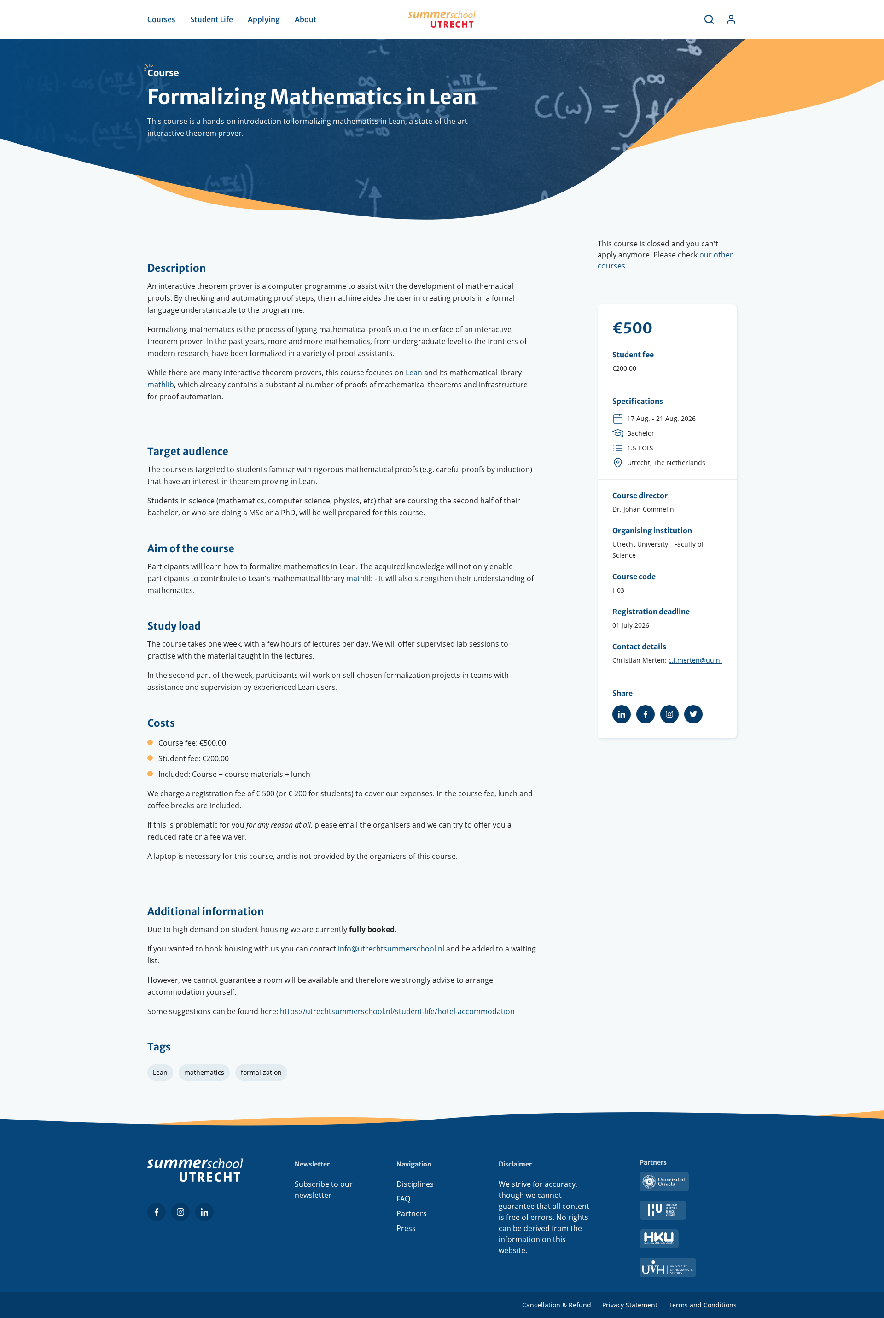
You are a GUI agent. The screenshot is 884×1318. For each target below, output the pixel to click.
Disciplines (415, 1184)
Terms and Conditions (703, 1305)
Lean (414, 372)
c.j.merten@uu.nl (695, 660)
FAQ (403, 1199)
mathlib (160, 384)
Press (406, 1228)
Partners (411, 1213)
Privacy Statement (629, 1305)
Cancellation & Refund (556, 1305)
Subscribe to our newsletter (324, 1189)
